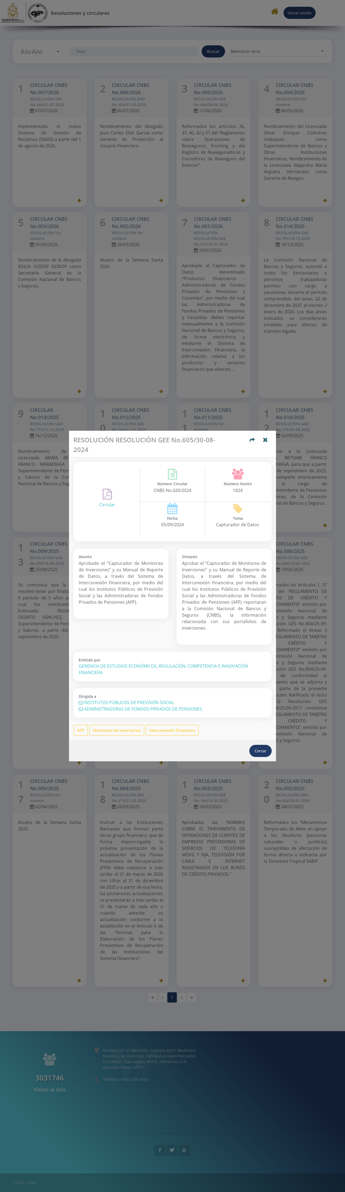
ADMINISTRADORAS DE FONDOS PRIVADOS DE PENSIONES (142, 709)
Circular (107, 505)
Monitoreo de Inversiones (117, 730)
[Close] (265, 440)
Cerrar (260, 750)
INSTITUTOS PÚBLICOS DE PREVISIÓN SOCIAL (128, 702)
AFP (80, 730)
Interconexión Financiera (172, 730)
